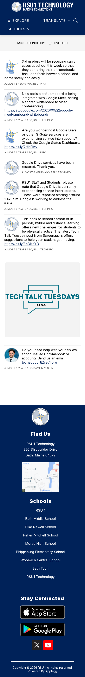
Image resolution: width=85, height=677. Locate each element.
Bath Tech (40, 568)
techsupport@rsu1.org (39, 362)
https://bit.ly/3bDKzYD (21, 244)
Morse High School (40, 543)
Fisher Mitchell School (40, 535)
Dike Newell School (40, 527)
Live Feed (61, 43)
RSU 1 (40, 510)
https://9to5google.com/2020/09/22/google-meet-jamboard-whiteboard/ (38, 112)
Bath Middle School (40, 519)
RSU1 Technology (31, 43)
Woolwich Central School (40, 560)
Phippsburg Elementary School (40, 552)
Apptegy (51, 671)
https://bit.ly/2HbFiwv (21, 147)
